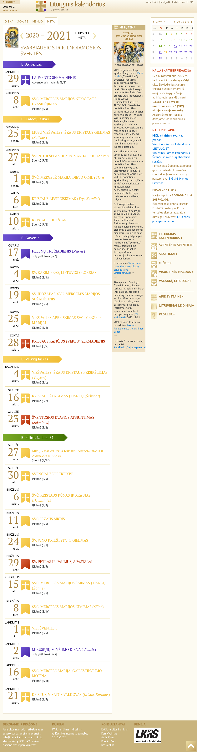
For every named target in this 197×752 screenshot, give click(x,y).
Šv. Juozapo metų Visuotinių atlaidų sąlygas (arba (127, 266)
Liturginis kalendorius (169, 236)
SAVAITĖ (22, 21)
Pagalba (166, 314)
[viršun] (191, 746)
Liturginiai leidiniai (175, 305)
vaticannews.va (122, 272)
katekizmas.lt (180, 2)
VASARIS (183, 22)
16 (170, 46)
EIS (191, 2)
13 (190, 40)
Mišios (164, 263)
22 (165, 52)
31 (160, 34)
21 (160, 52)
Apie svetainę (170, 296)
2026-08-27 (9, 6)
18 (180, 46)
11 (180, 40)
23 (170, 52)
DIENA (9, 21)
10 (175, 40)
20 (190, 46)
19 (185, 46)
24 (175, 52)
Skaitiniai (167, 254)
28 (160, 58)
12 (185, 40)
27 (190, 52)
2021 (159, 22)
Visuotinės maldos (175, 271)
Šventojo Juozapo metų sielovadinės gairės (128, 328)
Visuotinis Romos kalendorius (171, 153)
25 (180, 52)
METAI (51, 21)
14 (160, 46)
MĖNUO (37, 21)
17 (175, 46)
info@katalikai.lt (13, 737)
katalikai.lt (152, 2)
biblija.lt (165, 2)
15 (165, 46)
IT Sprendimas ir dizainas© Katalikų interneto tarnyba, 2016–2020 (70, 733)
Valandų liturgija (174, 280)
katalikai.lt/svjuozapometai (130, 347)
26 (185, 52)
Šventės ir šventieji (175, 245)
